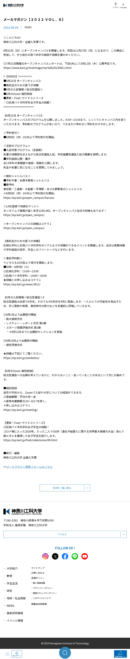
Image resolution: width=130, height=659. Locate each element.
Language (123, 7)
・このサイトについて (41, 598)
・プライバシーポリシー (42, 587)
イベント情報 (13, 620)
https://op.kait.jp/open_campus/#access (28, 198)
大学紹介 (10, 568)
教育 (7, 576)
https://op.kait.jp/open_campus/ (24, 215)
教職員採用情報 (38, 604)
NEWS (8, 606)
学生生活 (10, 583)
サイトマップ (37, 568)
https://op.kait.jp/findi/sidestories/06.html (30, 440)
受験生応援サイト (120, 656)
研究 (7, 591)
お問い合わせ (37, 572)
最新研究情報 (13, 613)
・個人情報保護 (38, 582)
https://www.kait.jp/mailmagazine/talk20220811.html (37, 68)
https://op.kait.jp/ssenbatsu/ (21, 358)
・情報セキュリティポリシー (44, 593)
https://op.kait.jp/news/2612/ (21, 284)
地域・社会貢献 (14, 598)
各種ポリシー (37, 578)
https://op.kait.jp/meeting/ (20, 410)
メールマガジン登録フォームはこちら (29, 467)
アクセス (115, 7)
